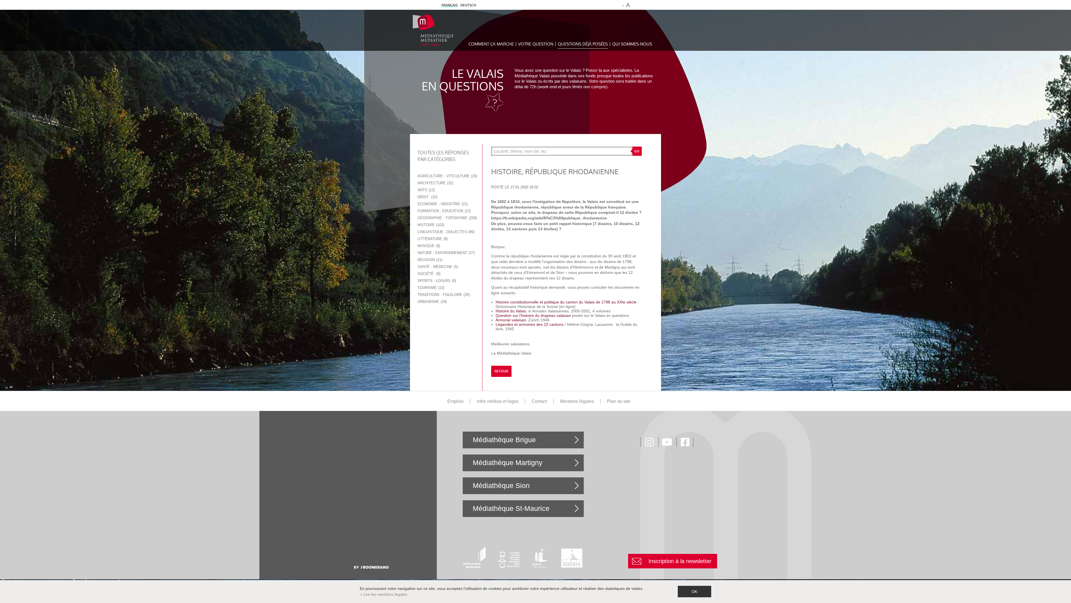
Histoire (430, 225)
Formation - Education (444, 211)
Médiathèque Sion (501, 485)
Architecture (435, 183)
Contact (539, 401)
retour (501, 371)
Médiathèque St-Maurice (511, 508)
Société (428, 274)
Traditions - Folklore (443, 295)
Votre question (535, 44)
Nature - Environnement (446, 253)
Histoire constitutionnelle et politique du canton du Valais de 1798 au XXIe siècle (567, 302)
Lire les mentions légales (385, 594)
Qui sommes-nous (632, 44)
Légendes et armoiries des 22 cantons (530, 324)
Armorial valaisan (511, 320)
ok (694, 591)
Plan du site (618, 401)
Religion (429, 260)
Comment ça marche (491, 44)
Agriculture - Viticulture (447, 176)
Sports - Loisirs (436, 281)
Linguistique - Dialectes (445, 232)
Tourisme (430, 288)
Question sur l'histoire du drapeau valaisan (533, 315)
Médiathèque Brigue (504, 440)
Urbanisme (432, 302)
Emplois (455, 401)
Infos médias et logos (497, 401)
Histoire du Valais (511, 311)
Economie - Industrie (442, 204)
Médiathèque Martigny (507, 462)
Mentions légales (577, 401)
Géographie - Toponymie (447, 218)
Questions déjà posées (583, 44)
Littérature (432, 239)
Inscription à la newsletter (679, 561)
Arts (426, 190)
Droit (427, 197)
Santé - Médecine (437, 267)
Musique (428, 246)
